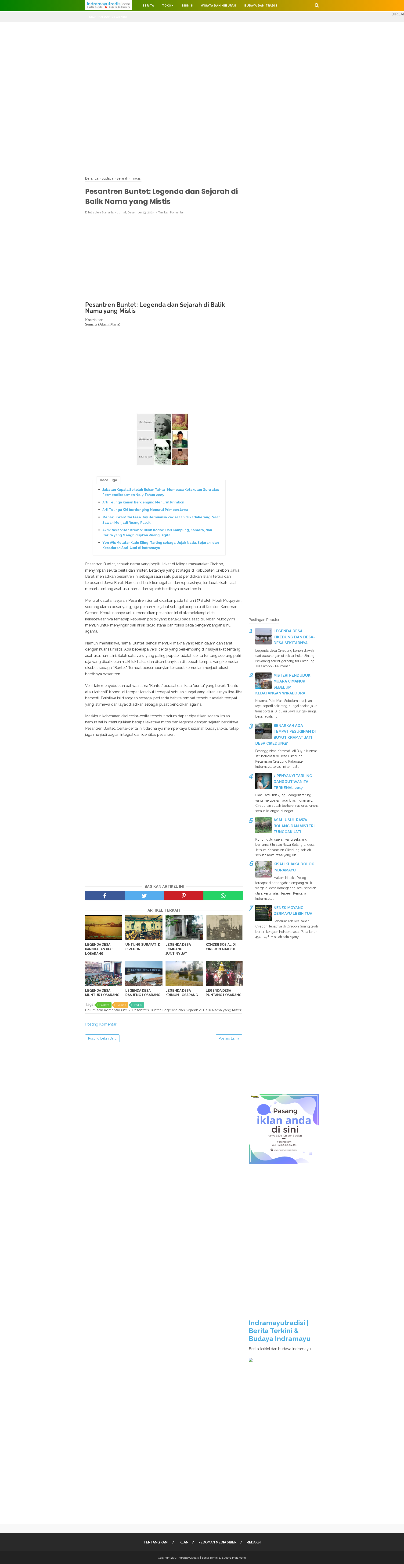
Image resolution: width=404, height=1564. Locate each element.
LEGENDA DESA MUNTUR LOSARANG (102, 993)
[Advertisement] (140, 54)
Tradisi (137, 1005)
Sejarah (121, 1005)
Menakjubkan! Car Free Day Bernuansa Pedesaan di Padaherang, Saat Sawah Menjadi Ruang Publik (161, 519)
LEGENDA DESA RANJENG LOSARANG (142, 993)
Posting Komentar (100, 1024)
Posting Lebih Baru (102, 1038)
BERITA (148, 5)
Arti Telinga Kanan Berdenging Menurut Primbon (143, 502)
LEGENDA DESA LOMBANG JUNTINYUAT (178, 949)
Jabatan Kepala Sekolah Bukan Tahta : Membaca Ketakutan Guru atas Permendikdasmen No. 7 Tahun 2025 (160, 492)
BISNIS (187, 5)
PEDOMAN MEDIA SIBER (217, 1542)
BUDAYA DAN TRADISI (261, 5)
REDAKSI (254, 1542)
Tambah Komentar (171, 212)
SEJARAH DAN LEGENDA (108, 16)
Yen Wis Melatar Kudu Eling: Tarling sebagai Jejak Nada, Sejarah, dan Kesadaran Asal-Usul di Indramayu (160, 545)
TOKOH (168, 5)
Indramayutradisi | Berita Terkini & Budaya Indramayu (279, 1331)
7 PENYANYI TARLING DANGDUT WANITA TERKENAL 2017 (293, 782)
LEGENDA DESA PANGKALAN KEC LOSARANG (98, 949)
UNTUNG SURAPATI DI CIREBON (143, 947)
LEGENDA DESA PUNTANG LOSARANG (224, 993)
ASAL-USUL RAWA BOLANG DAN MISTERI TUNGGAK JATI (294, 826)
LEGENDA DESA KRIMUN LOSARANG (182, 993)
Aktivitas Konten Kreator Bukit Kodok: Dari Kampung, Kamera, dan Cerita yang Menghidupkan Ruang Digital (157, 532)
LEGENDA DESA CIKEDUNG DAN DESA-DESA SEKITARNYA (294, 637)
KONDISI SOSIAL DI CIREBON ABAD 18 (221, 947)
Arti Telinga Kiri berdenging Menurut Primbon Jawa (145, 510)
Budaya (104, 1005)
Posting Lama (229, 1038)
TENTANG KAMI (156, 1542)
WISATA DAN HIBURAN (218, 5)
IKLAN (183, 1542)
